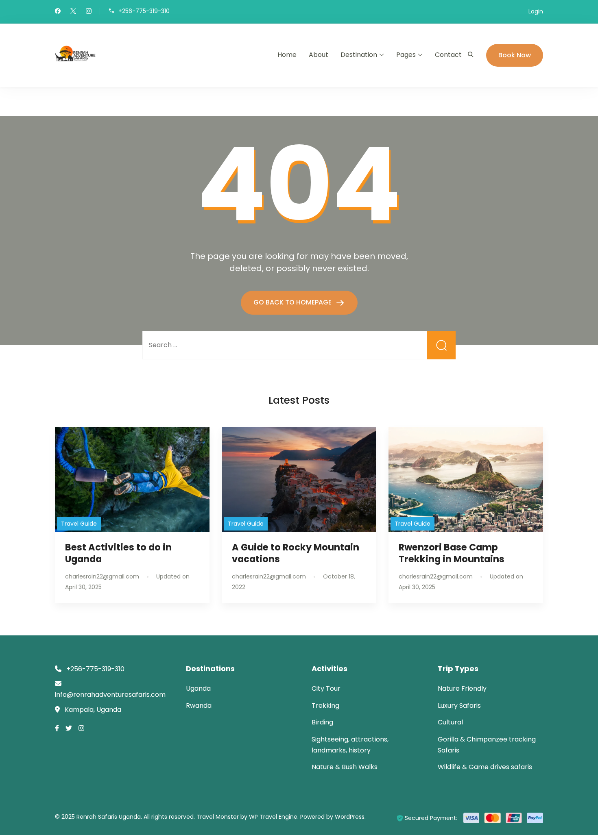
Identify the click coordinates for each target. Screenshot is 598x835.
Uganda (198, 688)
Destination (358, 54)
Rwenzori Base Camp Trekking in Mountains (451, 553)
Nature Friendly (462, 688)
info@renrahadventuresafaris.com (110, 694)
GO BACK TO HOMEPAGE (293, 302)
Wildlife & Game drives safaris (485, 767)
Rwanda (199, 705)
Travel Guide (79, 524)
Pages (406, 54)
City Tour (326, 688)
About (318, 54)
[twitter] (73, 12)
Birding (322, 722)
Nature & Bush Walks (345, 767)
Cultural (450, 722)
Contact (448, 54)
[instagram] (89, 12)
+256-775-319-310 (144, 11)
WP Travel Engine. (274, 817)
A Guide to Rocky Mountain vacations (295, 553)
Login (535, 11)
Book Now (514, 55)
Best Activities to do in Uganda (118, 553)
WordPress (349, 817)
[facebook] (58, 12)
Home (287, 54)
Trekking (325, 705)
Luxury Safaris (459, 705)
